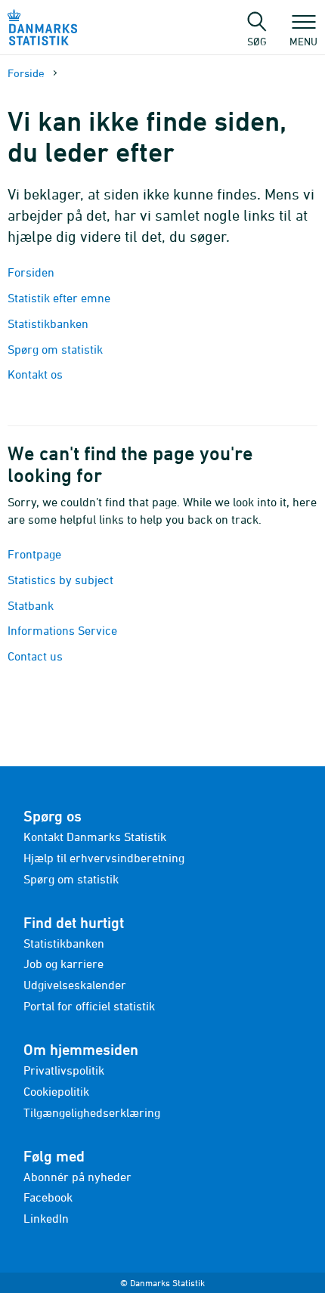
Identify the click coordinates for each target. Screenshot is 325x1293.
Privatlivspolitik (63, 1070)
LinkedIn (46, 1218)
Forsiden (31, 272)
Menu (303, 41)
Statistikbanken (49, 323)
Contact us (35, 656)
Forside (26, 73)
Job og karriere (63, 963)
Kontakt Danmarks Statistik (94, 836)
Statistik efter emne (59, 298)
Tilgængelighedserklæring (91, 1112)
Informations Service (62, 630)
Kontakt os (35, 374)
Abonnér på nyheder (77, 1176)
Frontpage (34, 554)
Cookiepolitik (56, 1091)
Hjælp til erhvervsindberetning (103, 858)
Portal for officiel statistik (89, 1006)
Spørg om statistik (55, 349)
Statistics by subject (60, 579)
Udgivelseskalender (74, 984)
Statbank (31, 605)
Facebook (48, 1197)
